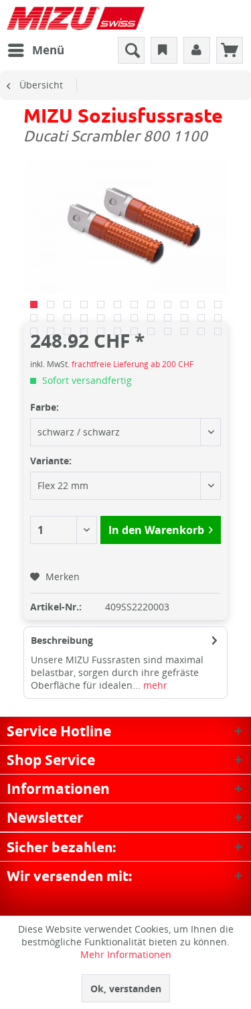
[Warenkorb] (229, 50)
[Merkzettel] (164, 50)
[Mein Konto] (196, 50)
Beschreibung (62, 640)
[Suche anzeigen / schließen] (131, 50)
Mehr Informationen (125, 954)
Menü (48, 50)
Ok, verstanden (125, 988)
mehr (154, 685)
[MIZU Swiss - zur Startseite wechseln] (76, 18)
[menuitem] (35, 50)
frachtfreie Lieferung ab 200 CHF (132, 364)
